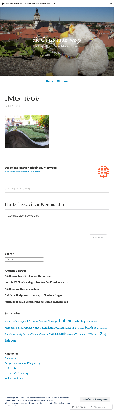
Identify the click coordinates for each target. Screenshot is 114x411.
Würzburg (94, 334)
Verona (27, 334)
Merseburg (11, 328)
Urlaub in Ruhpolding (16, 373)
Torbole (8, 334)
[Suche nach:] (24, 259)
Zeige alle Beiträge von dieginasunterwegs (22, 171)
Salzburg (70, 328)
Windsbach (71, 334)
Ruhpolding (56, 328)
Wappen (44, 334)
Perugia (27, 328)
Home (49, 81)
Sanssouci (80, 328)
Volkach (35, 334)
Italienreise (11, 368)
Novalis (20, 328)
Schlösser (91, 327)
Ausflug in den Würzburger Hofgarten (28, 276)
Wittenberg (81, 334)
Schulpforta (102, 328)
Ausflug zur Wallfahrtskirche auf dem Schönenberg (36, 302)
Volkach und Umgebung (17, 378)
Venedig (18, 334)
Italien (65, 321)
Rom (45, 328)
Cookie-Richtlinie (12, 406)
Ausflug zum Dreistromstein (22, 289)
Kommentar (98, 237)
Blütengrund (21, 321)
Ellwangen (53, 321)
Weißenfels (57, 334)
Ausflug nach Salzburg (17, 189)
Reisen (36, 328)
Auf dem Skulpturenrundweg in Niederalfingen (34, 295)
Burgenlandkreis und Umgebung (22, 363)
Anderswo (10, 358)
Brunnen (43, 321)
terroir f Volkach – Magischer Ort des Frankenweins (36, 282)
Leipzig (85, 321)
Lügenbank (93, 321)
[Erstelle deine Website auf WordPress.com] (57, 3)
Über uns (62, 81)
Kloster (76, 321)
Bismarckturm (10, 321)
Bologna (33, 321)
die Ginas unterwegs (57, 40)
